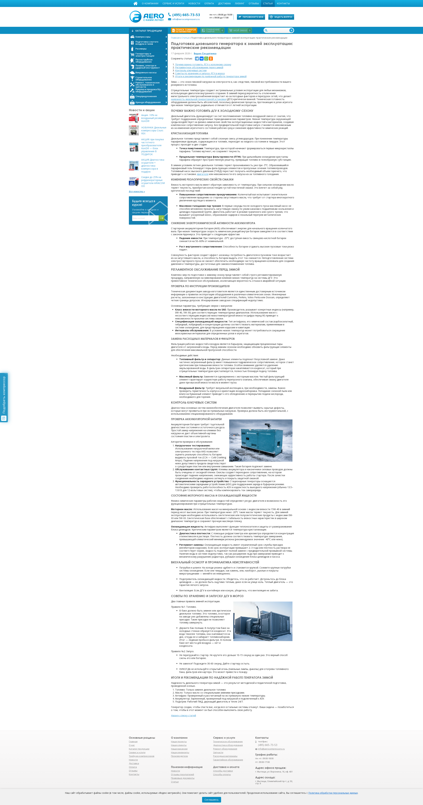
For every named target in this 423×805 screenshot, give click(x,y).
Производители (179, 756)
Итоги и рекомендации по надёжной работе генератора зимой (211, 76)
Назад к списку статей (183, 715)
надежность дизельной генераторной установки (198, 99)
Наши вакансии (179, 748)
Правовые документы (182, 778)
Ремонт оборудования (225, 748)
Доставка (224, 3)
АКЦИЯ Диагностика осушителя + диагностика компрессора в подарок (152, 165)
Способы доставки (223, 770)
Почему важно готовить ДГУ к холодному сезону (203, 64)
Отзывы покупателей (182, 774)
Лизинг (239, 3)
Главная (135, 3)
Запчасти (218, 752)
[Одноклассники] (211, 59)
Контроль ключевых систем (191, 70)
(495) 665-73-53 (186, 14)
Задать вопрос (283, 16)
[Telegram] (197, 59)
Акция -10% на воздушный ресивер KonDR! (152, 118)
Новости (194, 3)
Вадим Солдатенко (205, 53)
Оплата (209, 3)
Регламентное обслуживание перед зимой (199, 67)
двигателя (202, 174)
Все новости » (137, 191)
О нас (132, 745)
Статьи (268, 3)
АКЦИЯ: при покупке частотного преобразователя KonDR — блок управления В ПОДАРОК (152, 147)
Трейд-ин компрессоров (141, 756)
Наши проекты (179, 741)
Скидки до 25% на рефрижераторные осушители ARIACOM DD (153, 182)
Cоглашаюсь (212, 799)
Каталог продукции (139, 748)
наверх (301, 750)
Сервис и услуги (173, 3)
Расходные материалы (225, 756)
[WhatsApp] (206, 59)
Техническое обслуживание (228, 741)
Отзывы (254, 3)
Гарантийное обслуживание (228, 759)
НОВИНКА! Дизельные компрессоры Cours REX (153, 130)
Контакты (283, 3)
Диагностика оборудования (228, 745)
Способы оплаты (222, 774)
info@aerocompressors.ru (186, 19)
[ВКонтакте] (202, 59)
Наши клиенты (179, 745)
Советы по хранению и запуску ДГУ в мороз (200, 73)
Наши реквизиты (180, 752)
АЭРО (147, 16)
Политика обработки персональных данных (333, 792)
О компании (150, 3)
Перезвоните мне (253, 16)
